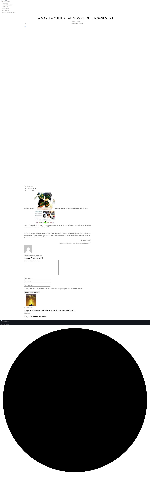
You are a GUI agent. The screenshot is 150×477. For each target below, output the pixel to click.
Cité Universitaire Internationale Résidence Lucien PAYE (75, 243)
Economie (6, 8)
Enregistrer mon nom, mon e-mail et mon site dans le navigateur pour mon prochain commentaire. (55, 289)
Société (5, 7)
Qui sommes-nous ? (9, 12)
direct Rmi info (7, 5)
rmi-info (30, 186)
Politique (6, 10)
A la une (5, 3)
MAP (83, 208)
